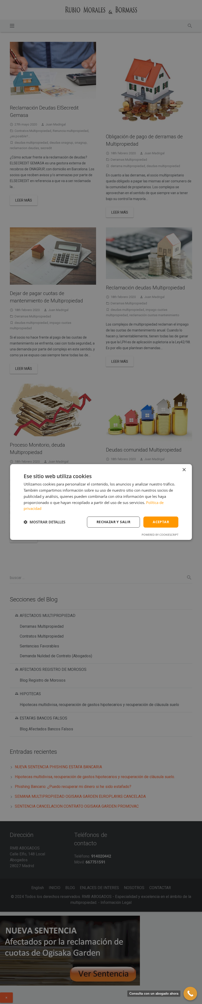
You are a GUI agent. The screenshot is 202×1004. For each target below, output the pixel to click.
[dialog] (101, 502)
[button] (44, 522)
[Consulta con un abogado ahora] (190, 993)
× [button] (184, 470)
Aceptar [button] (161, 521)
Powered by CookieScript (160, 534)
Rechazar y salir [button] (113, 521)
